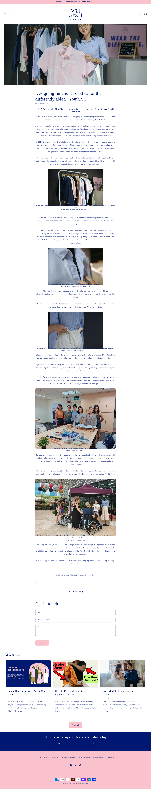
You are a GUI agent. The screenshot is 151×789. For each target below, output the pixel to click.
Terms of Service (98, 757)
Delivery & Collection (50, 757)
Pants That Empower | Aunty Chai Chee (27, 693)
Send (42, 643)
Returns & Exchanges (67, 757)
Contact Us (110, 757)
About (39, 757)
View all (75, 725)
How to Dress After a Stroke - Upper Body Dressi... (72, 693)
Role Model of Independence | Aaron (119, 693)
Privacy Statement (84, 757)
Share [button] (40, 582)
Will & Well (72, 783)
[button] (4, 14)
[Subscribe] (92, 743)
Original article (61, 575)
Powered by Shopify (82, 783)
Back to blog (77, 591)
